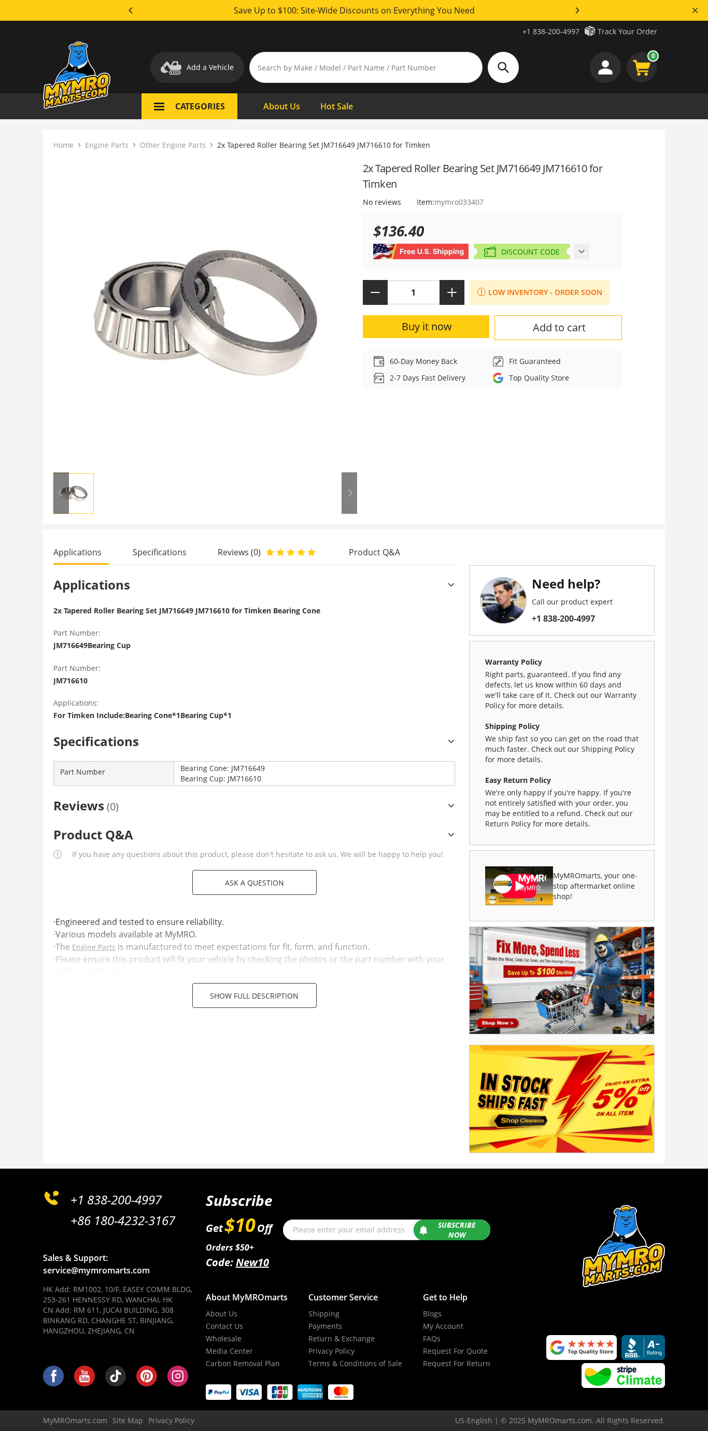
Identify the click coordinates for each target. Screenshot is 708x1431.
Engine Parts (107, 145)
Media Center (229, 1351)
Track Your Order (627, 31)
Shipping (323, 1313)
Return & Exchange (341, 1338)
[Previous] (131, 10)
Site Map (127, 1420)
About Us (221, 1313)
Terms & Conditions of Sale (355, 1363)
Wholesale (224, 1338)
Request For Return (456, 1363)
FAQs (432, 1338)
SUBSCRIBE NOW (457, 1230)
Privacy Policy (331, 1351)
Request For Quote (455, 1351)
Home (63, 145)
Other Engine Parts (173, 145)
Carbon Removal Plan (243, 1363)
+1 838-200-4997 (550, 31)
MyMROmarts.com (75, 1420)
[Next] (577, 10)
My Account (443, 1326)
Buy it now (427, 326)
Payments (325, 1326)
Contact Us (224, 1326)
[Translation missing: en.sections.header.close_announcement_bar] (695, 10)
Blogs (432, 1313)
